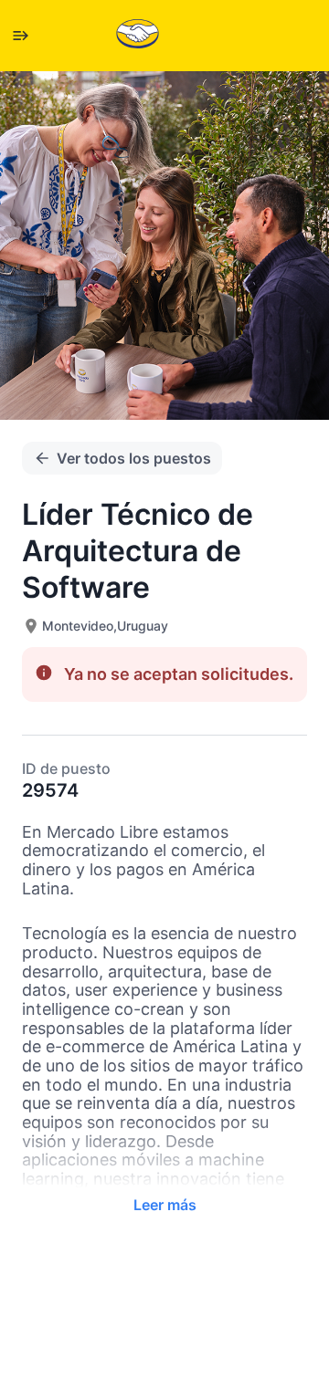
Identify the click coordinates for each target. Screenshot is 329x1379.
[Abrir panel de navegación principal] (20, 35)
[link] (138, 35)
